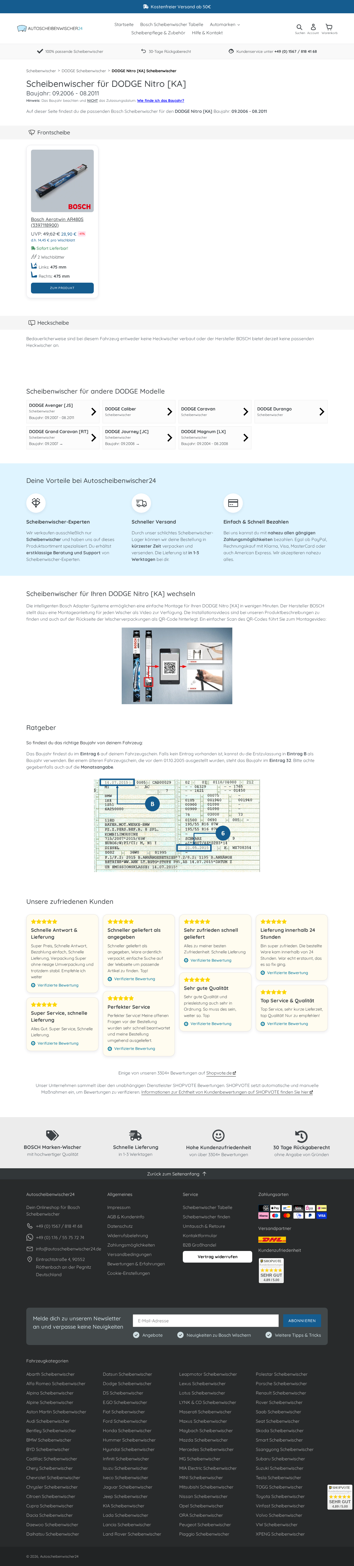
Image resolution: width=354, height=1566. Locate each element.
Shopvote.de (219, 1073)
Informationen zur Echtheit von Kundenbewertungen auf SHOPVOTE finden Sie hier (225, 1092)
